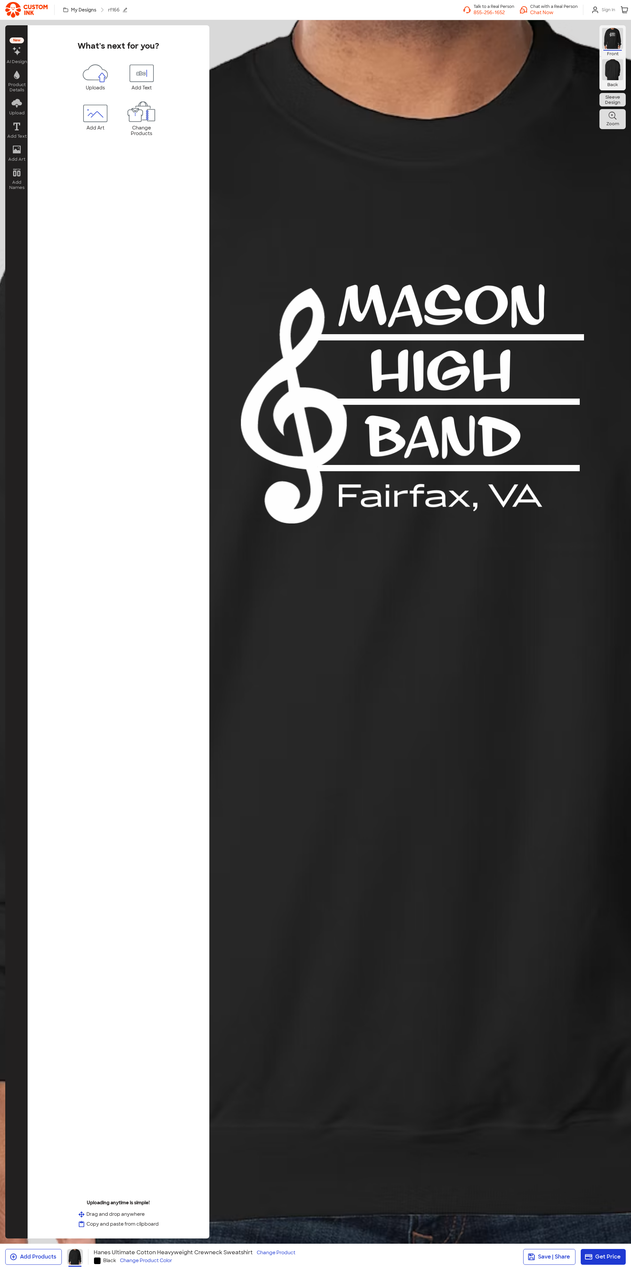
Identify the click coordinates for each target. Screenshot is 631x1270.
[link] (26, 10)
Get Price (607, 1256)
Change (276, 1253)
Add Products (38, 1256)
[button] (554, 12)
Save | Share (554, 1256)
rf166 (114, 10)
